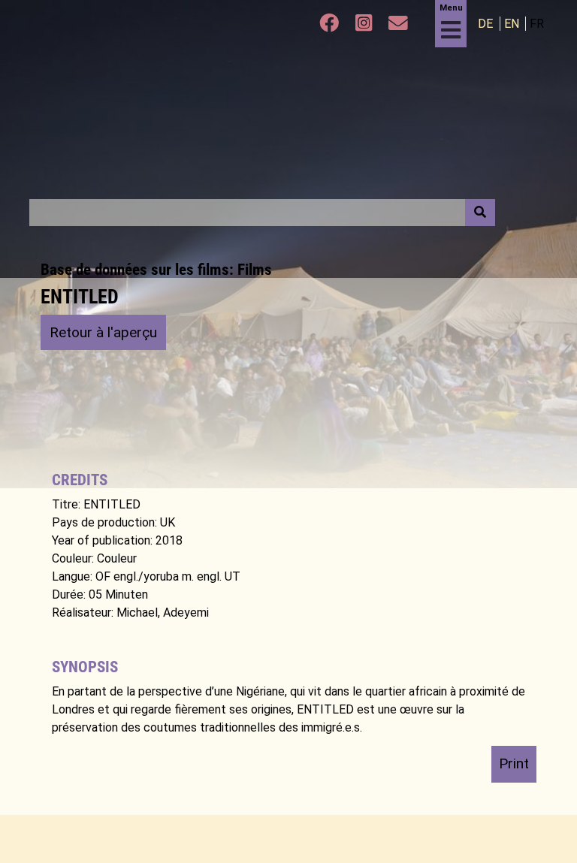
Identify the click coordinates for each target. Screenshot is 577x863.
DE (487, 24)
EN (513, 24)
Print (514, 763)
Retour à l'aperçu (103, 332)
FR (537, 24)
